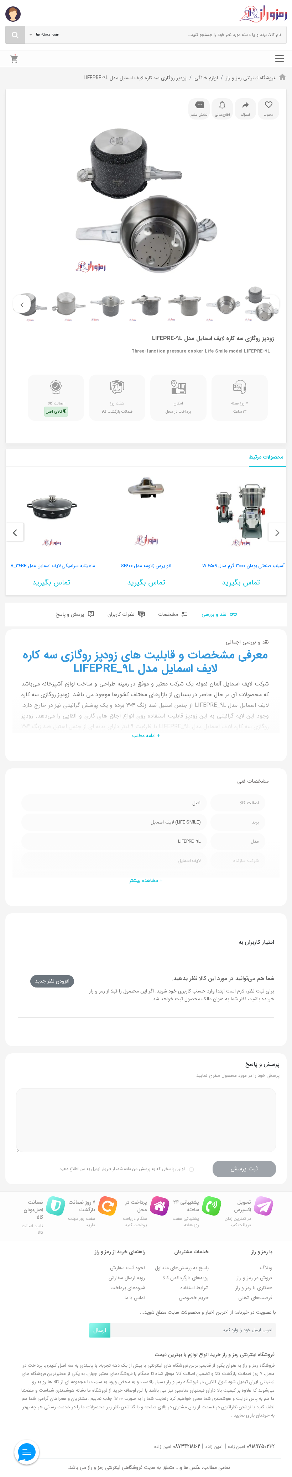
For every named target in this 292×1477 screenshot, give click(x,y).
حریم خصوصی (194, 1298)
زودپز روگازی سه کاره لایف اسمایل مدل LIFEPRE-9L (135, 78)
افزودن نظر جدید (52, 981)
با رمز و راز (261, 1252)
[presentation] (270, 304)
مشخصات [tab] (168, 614)
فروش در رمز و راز (254, 1278)
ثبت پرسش (244, 1168)
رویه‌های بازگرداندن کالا (186, 1278)
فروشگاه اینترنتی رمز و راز (251, 78)
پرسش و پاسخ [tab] (70, 614)
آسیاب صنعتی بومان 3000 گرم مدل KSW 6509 (240, 566)
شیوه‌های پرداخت (127, 1288)
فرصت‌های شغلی (255, 1298)
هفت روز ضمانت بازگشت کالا (117, 407)
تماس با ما (135, 1298)
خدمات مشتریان (191, 1252)
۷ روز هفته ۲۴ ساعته (239, 407)
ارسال (99, 1330)
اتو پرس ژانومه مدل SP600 (146, 566)
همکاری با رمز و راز (253, 1288)
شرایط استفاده (195, 1288)
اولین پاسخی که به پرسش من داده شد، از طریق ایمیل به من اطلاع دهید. (121, 1168)
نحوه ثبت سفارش (127, 1268)
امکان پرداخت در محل (178, 407)
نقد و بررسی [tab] (215, 614)
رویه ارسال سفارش (127, 1278)
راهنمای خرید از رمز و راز (120, 1252)
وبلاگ (266, 1268)
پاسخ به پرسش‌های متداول (182, 1268)
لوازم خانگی (206, 78)
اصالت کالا (55, 407)
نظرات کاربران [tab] (122, 614)
